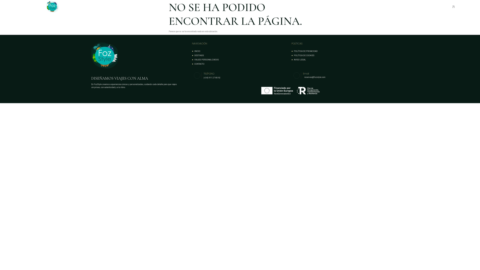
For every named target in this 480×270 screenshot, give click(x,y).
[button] (281, 6)
